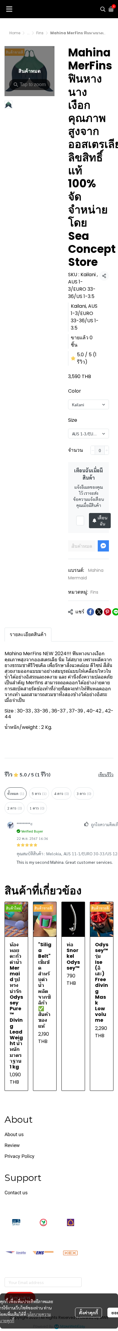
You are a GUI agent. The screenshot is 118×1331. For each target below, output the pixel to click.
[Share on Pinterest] (107, 611)
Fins (40, 32)
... (28, 32)
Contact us (16, 1192)
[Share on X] (99, 611)
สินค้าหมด (81, 546)
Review (12, 1145)
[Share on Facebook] (90, 611)
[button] (103, 9)
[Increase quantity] (107, 450)
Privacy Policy (19, 1156)
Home (14, 32)
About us (14, 1134)
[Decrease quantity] (93, 450)
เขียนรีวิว (105, 774)
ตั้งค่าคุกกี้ (88, 1312)
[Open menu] (9, 9)
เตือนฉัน (102, 520)
